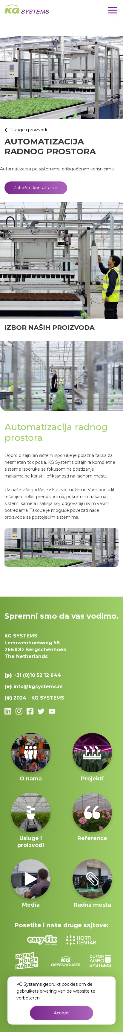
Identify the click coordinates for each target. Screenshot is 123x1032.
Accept (61, 1013)
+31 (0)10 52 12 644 (37, 675)
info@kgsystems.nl (38, 686)
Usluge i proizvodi (28, 130)
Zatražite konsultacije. (35, 187)
